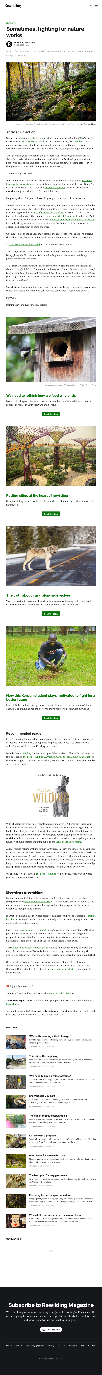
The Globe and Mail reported (24, 244)
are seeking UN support (33, 929)
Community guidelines (35, 1346)
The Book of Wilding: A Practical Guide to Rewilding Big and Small (56, 756)
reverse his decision (55, 187)
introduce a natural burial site (58, 969)
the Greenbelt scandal (32, 141)
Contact (19, 1346)
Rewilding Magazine (24, 42)
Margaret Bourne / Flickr (85, 124)
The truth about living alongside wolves (38, 595)
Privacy (9, 1346)
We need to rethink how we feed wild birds (41, 395)
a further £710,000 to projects (62, 216)
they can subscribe (59, 993)
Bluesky (51, 1346)
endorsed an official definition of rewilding (72, 219)
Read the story (51, 414)
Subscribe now (53, 1329)
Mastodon (73, 1346)
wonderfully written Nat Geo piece (29, 947)
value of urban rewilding (68, 841)
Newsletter (11, 23)
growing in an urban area (37, 901)
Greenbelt (78, 141)
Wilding (27, 753)
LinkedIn (61, 1346)
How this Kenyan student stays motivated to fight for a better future (50, 697)
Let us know (12, 1003)
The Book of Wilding (46, 873)
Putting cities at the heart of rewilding (37, 495)
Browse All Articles (88, 1346)
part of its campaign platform (48, 212)
